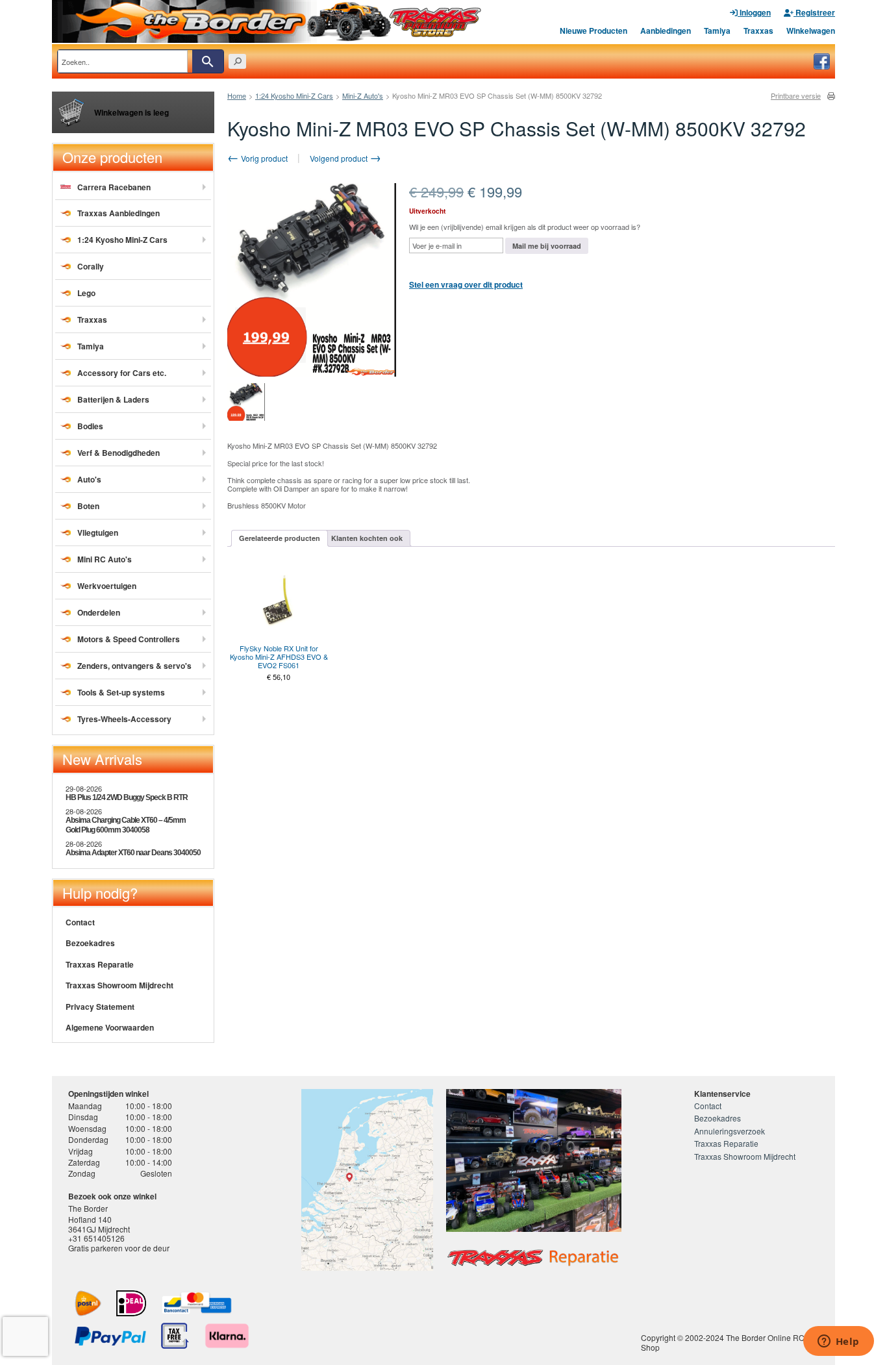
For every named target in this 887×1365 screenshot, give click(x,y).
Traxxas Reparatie (100, 964)
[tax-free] (175, 1336)
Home (236, 95)
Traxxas (758, 30)
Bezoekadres (90, 943)
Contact (80, 922)
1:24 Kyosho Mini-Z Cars (294, 95)
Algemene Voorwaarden (110, 1027)
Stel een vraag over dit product (466, 284)
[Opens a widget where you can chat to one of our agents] (838, 1342)
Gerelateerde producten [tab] (279, 538)
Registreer (814, 12)
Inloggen (754, 12)
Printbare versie (796, 96)
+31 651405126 (96, 1238)
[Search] (207, 61)
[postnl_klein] (88, 1303)
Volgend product (339, 158)
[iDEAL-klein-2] (131, 1303)
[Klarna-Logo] (227, 1336)
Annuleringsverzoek (729, 1130)
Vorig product (263, 158)
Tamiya (717, 30)
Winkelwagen (810, 30)
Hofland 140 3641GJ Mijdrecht (99, 1224)
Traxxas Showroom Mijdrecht (119, 985)
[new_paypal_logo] (110, 1336)
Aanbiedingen (665, 30)
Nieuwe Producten (593, 30)
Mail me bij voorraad (546, 246)
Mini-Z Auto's (362, 95)
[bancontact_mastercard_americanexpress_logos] (196, 1303)
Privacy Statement (100, 1006)
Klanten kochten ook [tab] (367, 538)
